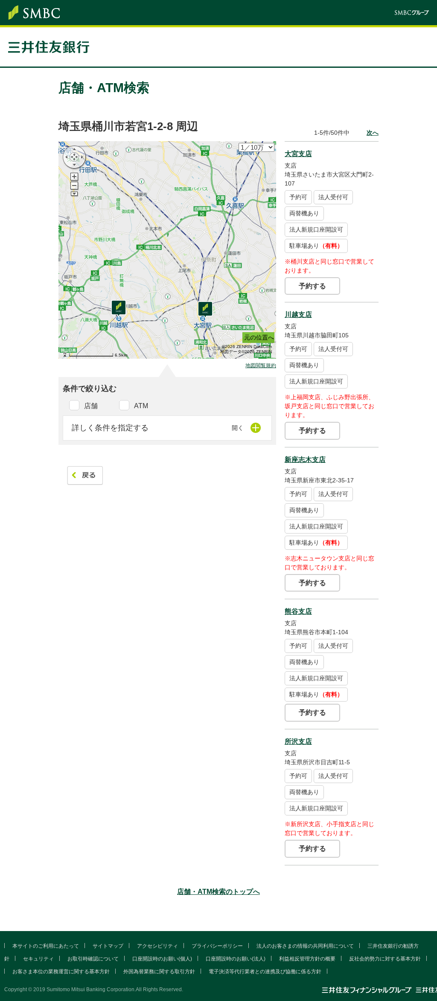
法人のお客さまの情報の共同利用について (305, 946)
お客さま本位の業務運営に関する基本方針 (61, 972)
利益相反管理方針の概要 (307, 959)
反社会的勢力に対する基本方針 (385, 959)
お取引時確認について (93, 959)
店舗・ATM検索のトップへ (218, 891)
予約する (312, 286)
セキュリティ (38, 959)
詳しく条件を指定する (110, 428)
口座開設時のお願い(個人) (162, 959)
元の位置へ (259, 337)
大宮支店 (298, 153)
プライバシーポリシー (217, 946)
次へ (373, 132)
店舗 (91, 405)
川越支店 (298, 314)
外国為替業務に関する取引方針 (159, 972)
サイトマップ (108, 946)
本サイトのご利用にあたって (45, 946)
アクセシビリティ (157, 946)
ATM (141, 405)
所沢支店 (298, 741)
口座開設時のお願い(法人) (235, 959)
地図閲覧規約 (260, 365)
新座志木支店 (305, 459)
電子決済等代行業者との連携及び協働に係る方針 (265, 972)
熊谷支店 (298, 611)
